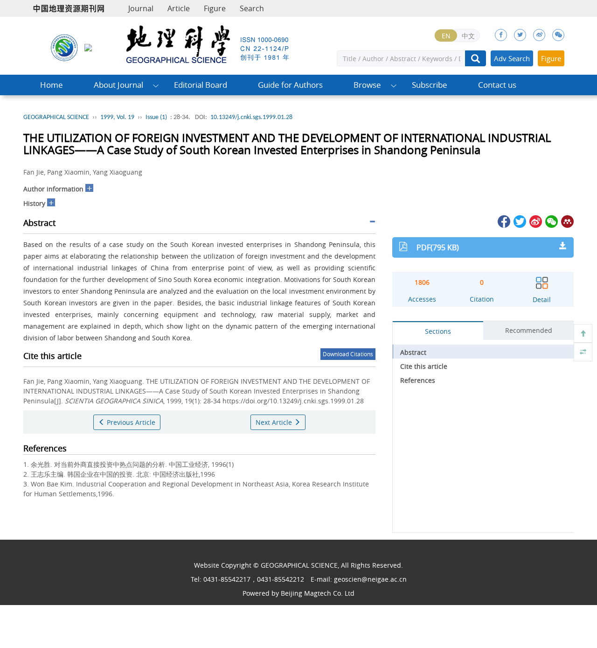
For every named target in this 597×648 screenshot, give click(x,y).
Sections (438, 331)
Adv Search (512, 58)
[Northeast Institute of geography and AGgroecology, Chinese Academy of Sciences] (64, 47)
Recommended (528, 330)
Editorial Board (200, 84)
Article (178, 8)
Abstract (413, 352)
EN (446, 35)
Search (252, 8)
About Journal (118, 84)
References (417, 380)
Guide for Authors (290, 84)
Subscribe (429, 84)
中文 (468, 35)
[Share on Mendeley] (567, 220)
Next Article (275, 422)
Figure (215, 8)
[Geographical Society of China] (88, 47)
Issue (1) (156, 117)
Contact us (497, 84)
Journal (140, 8)
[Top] (583, 333)
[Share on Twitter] (519, 220)
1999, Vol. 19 (117, 117)
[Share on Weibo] (535, 220)
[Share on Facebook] (503, 220)
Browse (367, 84)
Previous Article (130, 422)
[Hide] (583, 352)
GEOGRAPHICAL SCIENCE (56, 117)
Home (51, 84)
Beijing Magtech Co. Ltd (317, 593)
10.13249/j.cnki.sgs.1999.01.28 (251, 117)
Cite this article (423, 366)
